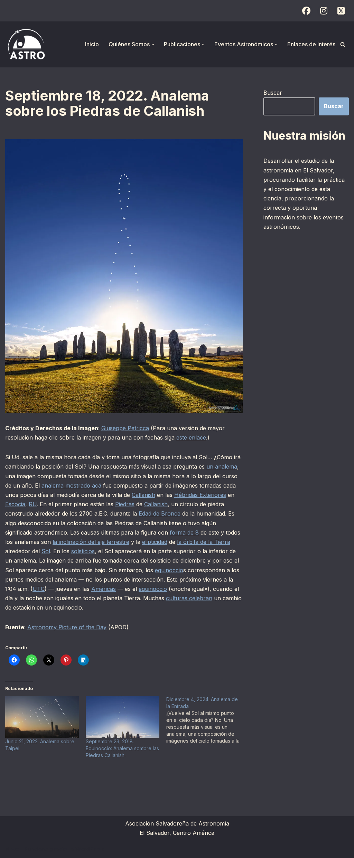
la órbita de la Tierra (203, 541)
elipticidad (154, 541)
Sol (45, 551)
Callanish (143, 494)
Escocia (15, 504)
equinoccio (169, 570)
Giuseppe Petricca (125, 428)
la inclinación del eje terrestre (91, 541)
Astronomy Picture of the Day (66, 627)
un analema (221, 466)
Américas (103, 588)
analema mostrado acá (71, 485)
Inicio (92, 44)
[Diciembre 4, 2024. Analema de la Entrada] (206, 720)
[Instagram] (323, 10)
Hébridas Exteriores (200, 494)
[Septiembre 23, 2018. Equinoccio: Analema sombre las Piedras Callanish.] (122, 717)
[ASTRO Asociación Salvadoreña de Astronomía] (26, 44)
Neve (12, 849)
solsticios (83, 551)
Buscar (272, 92)
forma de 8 (184, 532)
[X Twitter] (341, 10)
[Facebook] (306, 10)
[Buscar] (342, 44)
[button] (152, 44)
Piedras (124, 504)
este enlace (191, 437)
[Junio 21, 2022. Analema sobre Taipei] (42, 717)
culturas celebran (189, 598)
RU (33, 504)
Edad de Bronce (159, 513)
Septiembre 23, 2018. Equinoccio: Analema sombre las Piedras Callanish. (122, 748)
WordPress (89, 849)
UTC (38, 588)
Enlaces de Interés (311, 44)
